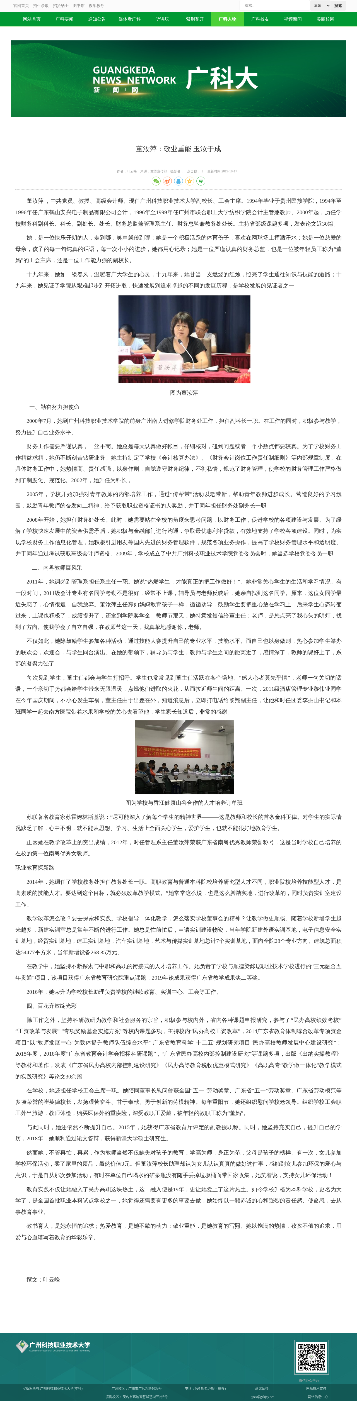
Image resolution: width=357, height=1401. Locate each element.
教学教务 (96, 6)
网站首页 (32, 19)
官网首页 (21, 6)
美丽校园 (325, 19)
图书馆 (79, 6)
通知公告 (97, 19)
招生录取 (41, 6)
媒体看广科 (130, 19)
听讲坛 (162, 19)
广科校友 (260, 19)
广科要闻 (64, 19)
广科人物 (228, 19)
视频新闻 (293, 19)
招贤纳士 (61, 6)
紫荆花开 (195, 19)
